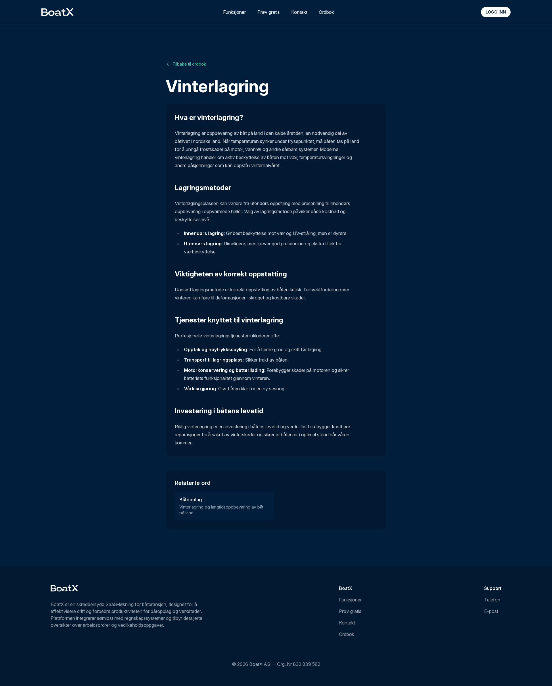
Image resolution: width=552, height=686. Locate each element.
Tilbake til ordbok (189, 64)
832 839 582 (306, 664)
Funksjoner (234, 12)
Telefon (492, 600)
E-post (491, 611)
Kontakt (299, 12)
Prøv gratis (268, 12)
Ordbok (326, 12)
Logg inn (496, 11)
